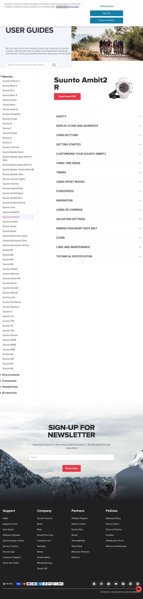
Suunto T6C (8, 330)
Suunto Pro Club (45, 535)
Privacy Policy (112, 524)
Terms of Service (114, 529)
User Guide (8, 529)
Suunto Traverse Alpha (14, 179)
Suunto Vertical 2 (11, 81)
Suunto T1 (7, 311)
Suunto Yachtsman (12, 302)
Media (40, 552)
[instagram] (94, 583)
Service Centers (10, 546)
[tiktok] (123, 583)
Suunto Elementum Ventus (16, 245)
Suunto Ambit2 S (11, 212)
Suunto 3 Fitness (11, 147)
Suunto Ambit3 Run (12, 198)
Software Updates (11, 535)
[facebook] (101, 583)
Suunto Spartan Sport (13, 152)
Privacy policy (73, 7)
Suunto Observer (11, 307)
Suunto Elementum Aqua (15, 236)
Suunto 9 (7, 124)
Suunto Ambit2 (10, 222)
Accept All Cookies (106, 20)
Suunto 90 (42, 568)
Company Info (44, 541)
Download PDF (67, 96)
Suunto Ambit (9, 226)
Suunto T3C (8, 321)
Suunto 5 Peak (10, 133)
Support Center (10, 524)
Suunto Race (9, 105)
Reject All (106, 13)
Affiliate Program (80, 518)
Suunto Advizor (10, 335)
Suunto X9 (8, 354)
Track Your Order (11, 563)
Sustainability (43, 557)
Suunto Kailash (10, 269)
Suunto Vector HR (11, 278)
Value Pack (77, 546)
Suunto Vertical (10, 109)
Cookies (110, 535)
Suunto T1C (8, 316)
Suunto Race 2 (10, 86)
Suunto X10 (8, 359)
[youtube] (115, 583)
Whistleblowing (44, 563)
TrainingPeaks (78, 541)
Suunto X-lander (10, 288)
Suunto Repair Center (13, 541)
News (40, 524)
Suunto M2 (8, 255)
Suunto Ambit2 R (11, 217)
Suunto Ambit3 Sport (13, 193)
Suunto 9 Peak (10, 119)
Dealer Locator (79, 524)
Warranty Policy (113, 518)
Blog (39, 529)
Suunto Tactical (44, 518)
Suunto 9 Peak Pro (12, 114)
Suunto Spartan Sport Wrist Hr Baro (17, 158)
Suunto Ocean (10, 100)
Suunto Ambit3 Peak (13, 188)
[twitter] (108, 583)
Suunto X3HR (9, 340)
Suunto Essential (11, 274)
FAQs (5, 518)
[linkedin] (130, 583)
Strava (75, 535)
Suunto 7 (7, 128)
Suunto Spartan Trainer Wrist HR (18, 169)
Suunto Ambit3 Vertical (14, 203)
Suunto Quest (9, 231)
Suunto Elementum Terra (15, 240)
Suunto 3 (7, 142)
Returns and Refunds (116, 546)
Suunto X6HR (9, 345)
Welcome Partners (80, 552)
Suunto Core (9, 207)
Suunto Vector (10, 283)
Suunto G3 (8, 364)
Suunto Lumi (9, 297)
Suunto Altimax (10, 293)
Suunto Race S (10, 95)
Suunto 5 (7, 138)
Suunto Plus (77, 529)
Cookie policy (61, 7)
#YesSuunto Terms (115, 541)
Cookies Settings (106, 6)
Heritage (41, 546)
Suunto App (8, 552)
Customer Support (12, 557)
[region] (71, 13)
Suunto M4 (8, 259)
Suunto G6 (8, 368)
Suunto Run (8, 90)
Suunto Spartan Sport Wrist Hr (17, 165)
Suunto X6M (9, 349)
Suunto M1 (8, 250)
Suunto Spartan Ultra (13, 174)
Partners (75, 557)
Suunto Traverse (11, 184)
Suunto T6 (8, 326)
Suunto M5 (8, 264)
